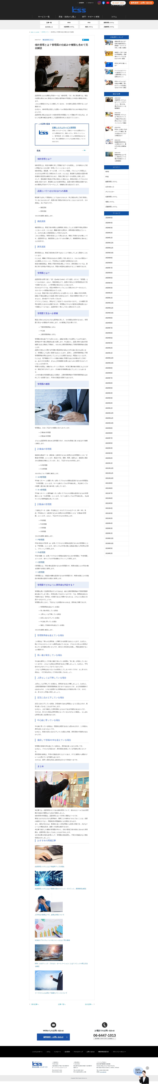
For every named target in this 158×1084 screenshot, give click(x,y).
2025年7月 (109, 268)
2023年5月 (109, 388)
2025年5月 (109, 278)
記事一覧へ (62, 1004)
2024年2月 (109, 348)
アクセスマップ (78, 1051)
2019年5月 (109, 548)
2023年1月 (109, 408)
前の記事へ (35, 1004)
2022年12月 (109, 413)
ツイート (86, 39)
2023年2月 (109, 403)
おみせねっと (49, 27)
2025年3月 (109, 288)
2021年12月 (109, 468)
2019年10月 (109, 543)
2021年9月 (109, 483)
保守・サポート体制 (90, 17)
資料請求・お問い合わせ (141, 3)
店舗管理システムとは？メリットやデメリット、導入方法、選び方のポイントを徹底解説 (120, 104)
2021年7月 (109, 493)
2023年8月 (109, 373)
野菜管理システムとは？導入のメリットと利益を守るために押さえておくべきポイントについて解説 (120, 119)
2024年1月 (109, 353)
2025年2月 (109, 293)
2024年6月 (109, 333)
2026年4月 (109, 223)
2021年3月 (109, 513)
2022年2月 (109, 458)
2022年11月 (109, 418)
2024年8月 (109, 323)
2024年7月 (109, 328)
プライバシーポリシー (119, 1051)
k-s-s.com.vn (103, 1072)
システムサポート (37, 1051)
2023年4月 (109, 393)
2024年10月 (109, 313)
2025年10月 (109, 253)
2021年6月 (109, 498)
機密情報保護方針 (103, 1051)
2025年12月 (109, 243)
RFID (68, 22)
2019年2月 (109, 553)
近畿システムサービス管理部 (64, 128)
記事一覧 (49, 22)
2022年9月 (109, 428)
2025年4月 (109, 283)
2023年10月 (109, 363)
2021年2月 (109, 518)
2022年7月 (109, 438)
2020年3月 (109, 528)
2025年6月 (109, 273)
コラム (114, 17)
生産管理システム (69, 27)
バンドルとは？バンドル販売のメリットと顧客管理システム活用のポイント (120, 73)
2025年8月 (109, 263)
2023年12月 (109, 358)
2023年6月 (109, 383)
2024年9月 (109, 318)
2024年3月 (109, 343)
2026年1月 (109, 237)
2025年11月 (109, 248)
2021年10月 (109, 478)
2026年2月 (109, 233)
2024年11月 (109, 308)
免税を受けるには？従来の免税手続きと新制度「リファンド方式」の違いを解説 (120, 44)
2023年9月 (109, 368)
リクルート (91, 2)
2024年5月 (109, 338)
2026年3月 (109, 227)
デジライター (110, 192)
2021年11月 (109, 473)
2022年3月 (109, 453)
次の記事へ (88, 1004)
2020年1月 (109, 533)
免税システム (89, 27)
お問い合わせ (91, 1051)
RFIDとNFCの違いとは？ (121, 64)
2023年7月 (109, 378)
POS (89, 22)
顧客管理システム (109, 22)
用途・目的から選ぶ (67, 17)
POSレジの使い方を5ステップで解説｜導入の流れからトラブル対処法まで (121, 132)
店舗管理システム (109, 27)
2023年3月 (109, 398)
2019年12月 (109, 538)
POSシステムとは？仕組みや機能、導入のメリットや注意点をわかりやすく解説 (120, 84)
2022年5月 (109, 443)
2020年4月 (109, 523)
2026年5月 (109, 217)
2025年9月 (109, 258)
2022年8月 (109, 433)
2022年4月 (109, 448)
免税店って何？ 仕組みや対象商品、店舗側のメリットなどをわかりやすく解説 (121, 55)
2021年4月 (109, 508)
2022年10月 (109, 423)
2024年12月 (109, 303)
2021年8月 (109, 488)
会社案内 (81, 2)
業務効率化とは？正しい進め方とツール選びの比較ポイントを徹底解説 (120, 158)
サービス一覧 (44, 17)
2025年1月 (109, 298)
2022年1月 (109, 463)
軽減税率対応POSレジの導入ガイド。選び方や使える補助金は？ (120, 145)
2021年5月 (109, 503)
